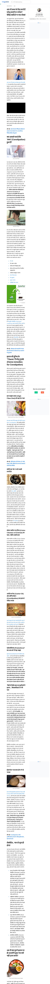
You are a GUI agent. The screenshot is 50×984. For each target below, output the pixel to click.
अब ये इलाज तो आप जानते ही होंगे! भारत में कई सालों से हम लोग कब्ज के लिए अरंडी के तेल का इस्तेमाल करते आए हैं (15, 622)
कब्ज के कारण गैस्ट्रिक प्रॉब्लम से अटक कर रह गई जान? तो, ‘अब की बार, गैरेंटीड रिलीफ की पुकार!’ (15, 131)
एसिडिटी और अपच (14, 282)
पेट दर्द (11, 261)
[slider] (10, 111)
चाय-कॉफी (14, 491)
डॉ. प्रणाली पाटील (39, 14)
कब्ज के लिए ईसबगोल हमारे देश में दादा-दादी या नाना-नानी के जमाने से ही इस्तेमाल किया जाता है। (16, 793)
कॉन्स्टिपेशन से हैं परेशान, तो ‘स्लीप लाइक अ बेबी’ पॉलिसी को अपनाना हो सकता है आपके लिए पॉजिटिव (16, 463)
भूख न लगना (12, 280)
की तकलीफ (15, 520)
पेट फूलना (12, 277)
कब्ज (14, 5)
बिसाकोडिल (16, 337)
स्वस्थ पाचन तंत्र (9, 5)
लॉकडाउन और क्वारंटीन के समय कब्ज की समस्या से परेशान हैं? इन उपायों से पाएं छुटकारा (15, 350)
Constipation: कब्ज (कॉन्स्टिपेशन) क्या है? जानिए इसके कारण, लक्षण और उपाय (15, 836)
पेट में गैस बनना (13, 275)
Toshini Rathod (32, 18)
